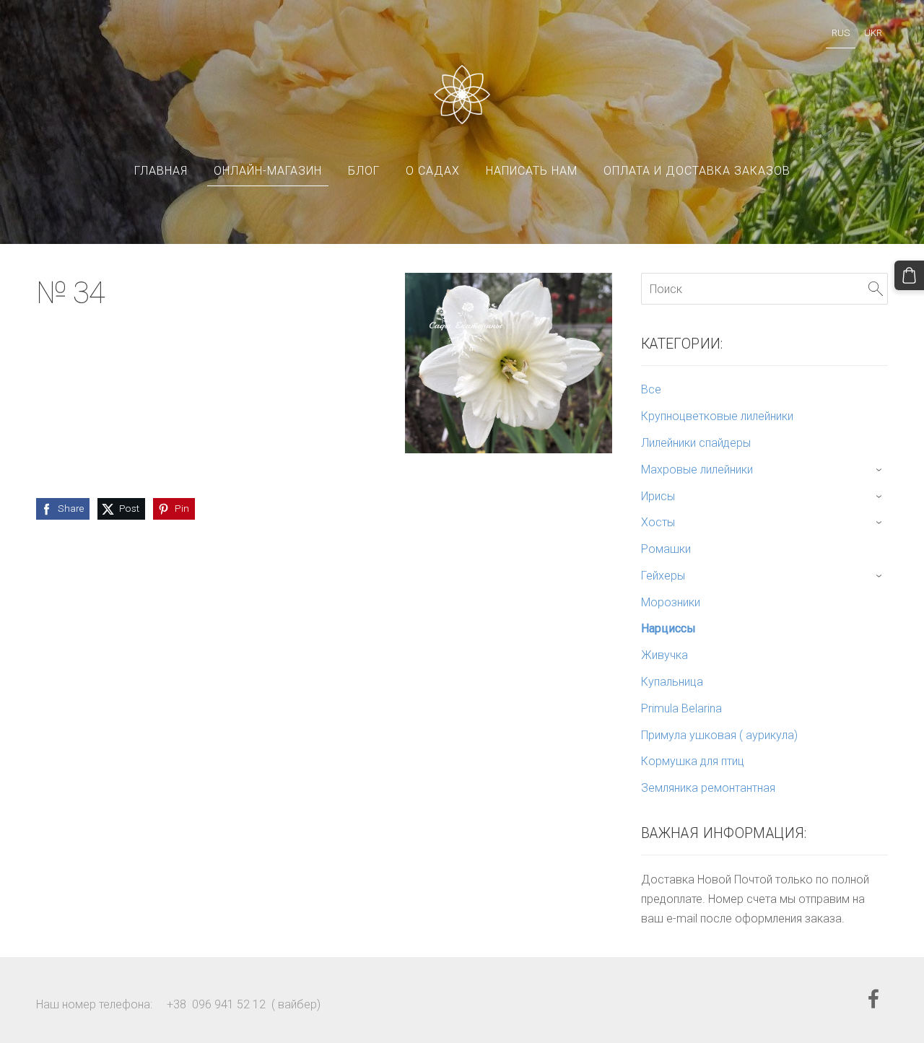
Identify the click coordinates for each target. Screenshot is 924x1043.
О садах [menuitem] (433, 171)
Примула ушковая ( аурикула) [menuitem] (719, 735)
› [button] (880, 470)
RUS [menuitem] (841, 32)
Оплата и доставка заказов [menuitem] (696, 171)
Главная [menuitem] (161, 171)
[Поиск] (875, 288)
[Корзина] (909, 275)
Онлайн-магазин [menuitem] (268, 171)
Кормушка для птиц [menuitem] (692, 761)
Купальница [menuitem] (672, 682)
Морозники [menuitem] (670, 602)
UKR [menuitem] (873, 32)
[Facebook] (873, 998)
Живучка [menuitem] (664, 655)
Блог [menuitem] (364, 171)
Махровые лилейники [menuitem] (697, 469)
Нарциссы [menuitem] (668, 628)
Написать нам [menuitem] (532, 171)
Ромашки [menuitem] (666, 549)
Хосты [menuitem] (658, 522)
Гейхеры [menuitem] (663, 575)
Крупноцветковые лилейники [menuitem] (717, 416)
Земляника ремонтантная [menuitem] (708, 788)
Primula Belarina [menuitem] (681, 708)
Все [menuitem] (651, 389)
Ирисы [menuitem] (658, 496)
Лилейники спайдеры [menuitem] (696, 443)
